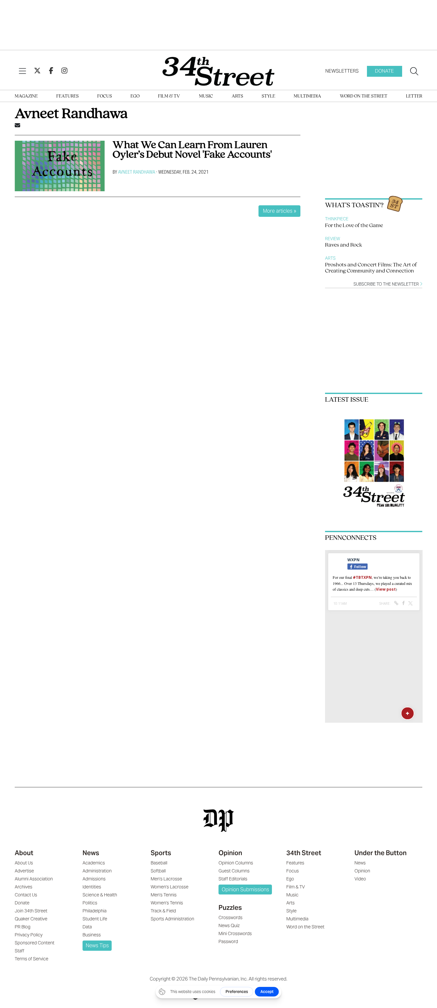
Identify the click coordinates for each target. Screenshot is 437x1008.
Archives (23, 887)
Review (332, 238)
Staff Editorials (233, 879)
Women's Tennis (167, 903)
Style (268, 96)
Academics (94, 863)
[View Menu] (22, 71)
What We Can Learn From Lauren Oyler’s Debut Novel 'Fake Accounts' (192, 150)
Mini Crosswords (235, 933)
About (24, 853)
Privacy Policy (29, 935)
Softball (158, 871)
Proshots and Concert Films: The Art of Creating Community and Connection (371, 268)
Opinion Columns (236, 863)
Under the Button (380, 853)
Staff (19, 951)
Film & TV (169, 96)
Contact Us (26, 895)
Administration (97, 871)
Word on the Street (363, 96)
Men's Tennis (164, 895)
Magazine (26, 96)
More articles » (279, 211)
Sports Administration (172, 919)
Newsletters (342, 71)
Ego (135, 96)
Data (87, 927)
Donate (384, 71)
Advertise (24, 871)
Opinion (230, 853)
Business (92, 935)
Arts (237, 96)
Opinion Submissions (245, 889)
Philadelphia (95, 911)
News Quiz (229, 925)
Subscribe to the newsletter (387, 284)
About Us (24, 863)
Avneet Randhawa (136, 172)
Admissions (94, 879)
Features (67, 96)
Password (228, 941)
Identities (92, 887)
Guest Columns (234, 871)
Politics (90, 903)
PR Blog (22, 927)
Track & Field (163, 911)
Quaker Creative (31, 919)
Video (360, 879)
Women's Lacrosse (169, 887)
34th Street (303, 853)
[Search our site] (414, 71)
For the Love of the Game (354, 226)
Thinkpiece (336, 219)
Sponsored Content (34, 943)
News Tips (97, 945)
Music (206, 96)
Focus (104, 96)
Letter (414, 96)
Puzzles (230, 907)
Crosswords (230, 917)
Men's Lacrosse (166, 879)
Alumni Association (34, 879)
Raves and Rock (343, 245)
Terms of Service (31, 959)
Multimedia (307, 96)
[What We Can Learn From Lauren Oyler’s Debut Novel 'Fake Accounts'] (60, 166)
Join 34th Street (31, 911)
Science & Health (100, 895)
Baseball (159, 863)
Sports (161, 853)
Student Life (95, 919)
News (91, 853)
